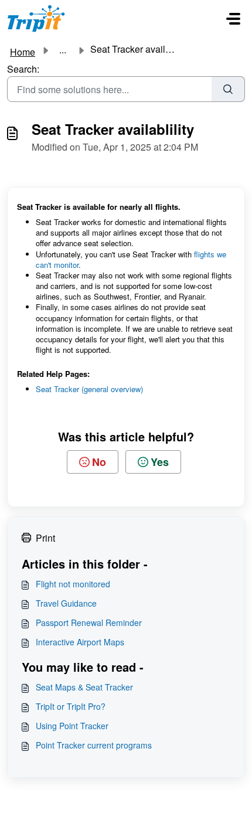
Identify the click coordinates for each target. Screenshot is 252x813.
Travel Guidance (66, 603)
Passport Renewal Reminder (89, 622)
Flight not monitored (73, 584)
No (99, 462)
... (62, 50)
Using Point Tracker (72, 726)
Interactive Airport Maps (80, 642)
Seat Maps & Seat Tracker (84, 687)
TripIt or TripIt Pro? (70, 706)
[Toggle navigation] (233, 18)
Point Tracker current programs (94, 745)
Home (22, 52)
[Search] (228, 89)
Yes (160, 462)
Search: (23, 69)
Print (45, 538)
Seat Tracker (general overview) (89, 388)
